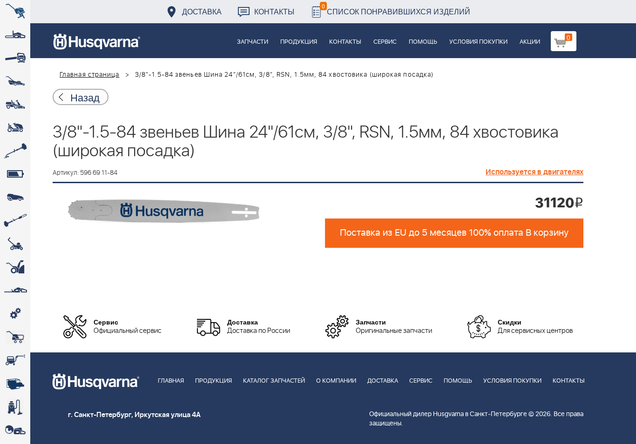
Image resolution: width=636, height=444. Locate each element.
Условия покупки (478, 42)
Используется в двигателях (534, 172)
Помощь (423, 42)
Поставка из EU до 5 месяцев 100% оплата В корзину (454, 233)
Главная (171, 381)
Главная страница (90, 75)
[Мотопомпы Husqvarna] (15, 383)
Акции (530, 42)
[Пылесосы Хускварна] (15, 406)
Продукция (298, 42)
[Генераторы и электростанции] (15, 337)
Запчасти (252, 42)
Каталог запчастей (274, 381)
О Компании (336, 381)
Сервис (385, 42)
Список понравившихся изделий (396, 9)
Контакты (274, 11)
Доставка (202, 11)
